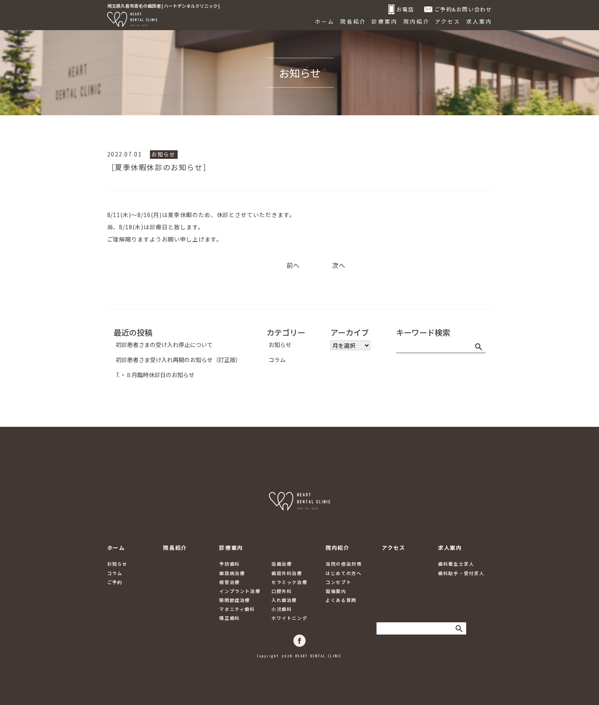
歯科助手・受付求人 (461, 573)
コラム (277, 360)
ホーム (325, 21)
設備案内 (336, 591)
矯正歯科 (229, 618)
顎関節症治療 (234, 600)
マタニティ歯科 (237, 609)
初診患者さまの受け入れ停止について (164, 344)
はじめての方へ (343, 573)
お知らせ (163, 154)
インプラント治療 (239, 591)
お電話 (405, 9)
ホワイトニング (289, 618)
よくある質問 (341, 600)
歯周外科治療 (286, 573)
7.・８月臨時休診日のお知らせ (155, 375)
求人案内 (479, 21)
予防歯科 (229, 563)
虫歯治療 (281, 563)
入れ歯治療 (284, 600)
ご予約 (115, 582)
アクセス (447, 21)
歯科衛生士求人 (456, 563)
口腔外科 (281, 591)
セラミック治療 (289, 582)
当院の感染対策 (343, 563)
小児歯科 (281, 609)
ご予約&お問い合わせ (463, 9)
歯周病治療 (232, 573)
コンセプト (338, 582)
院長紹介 (353, 21)
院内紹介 (416, 21)
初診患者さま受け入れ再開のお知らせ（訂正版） (178, 360)
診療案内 (385, 21)
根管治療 (229, 582)
